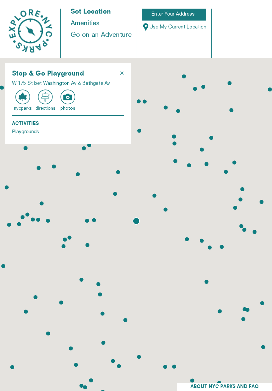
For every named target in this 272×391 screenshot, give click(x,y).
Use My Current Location (178, 27)
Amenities (85, 23)
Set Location (91, 12)
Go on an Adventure (101, 35)
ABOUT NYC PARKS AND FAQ (224, 386)
